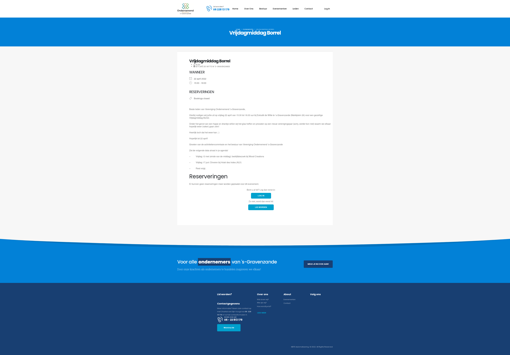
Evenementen (280, 8)
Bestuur (263, 8)
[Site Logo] (185, 8)
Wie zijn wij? (262, 303)
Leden (296, 8)
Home (235, 8)
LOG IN (261, 196)
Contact (308, 8)
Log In (327, 8)
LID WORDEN (261, 207)
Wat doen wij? (263, 299)
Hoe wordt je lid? (264, 306)
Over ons (248, 8)
